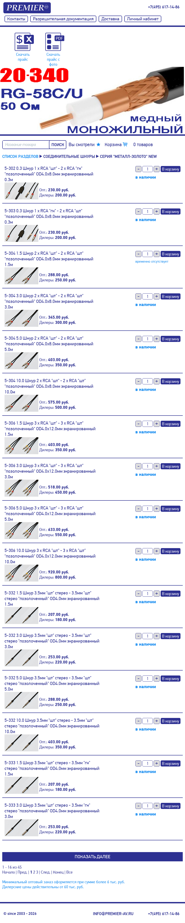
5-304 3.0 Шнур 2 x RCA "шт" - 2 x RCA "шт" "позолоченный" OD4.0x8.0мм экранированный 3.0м (49, 301)
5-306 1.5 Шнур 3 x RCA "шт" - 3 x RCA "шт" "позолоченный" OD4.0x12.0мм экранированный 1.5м (50, 428)
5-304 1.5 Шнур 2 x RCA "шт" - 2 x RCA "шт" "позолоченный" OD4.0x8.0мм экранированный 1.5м (49, 258)
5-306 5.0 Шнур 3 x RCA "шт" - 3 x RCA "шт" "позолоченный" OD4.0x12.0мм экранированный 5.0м (50, 513)
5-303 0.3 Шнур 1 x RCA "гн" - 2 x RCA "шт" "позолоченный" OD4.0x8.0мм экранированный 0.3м (49, 216)
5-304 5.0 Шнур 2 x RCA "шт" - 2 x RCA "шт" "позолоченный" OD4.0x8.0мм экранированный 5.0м (49, 343)
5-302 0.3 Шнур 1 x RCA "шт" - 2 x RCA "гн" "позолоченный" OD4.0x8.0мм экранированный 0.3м (49, 174)
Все (69, 872)
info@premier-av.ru (113, 913)
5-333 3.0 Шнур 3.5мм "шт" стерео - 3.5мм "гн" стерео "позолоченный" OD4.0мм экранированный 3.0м (52, 810)
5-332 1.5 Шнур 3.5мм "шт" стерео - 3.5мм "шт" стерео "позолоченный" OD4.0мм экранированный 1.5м (52, 598)
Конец (58, 872)
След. (45, 872)
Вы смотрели (82, 144)
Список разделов (20, 156)
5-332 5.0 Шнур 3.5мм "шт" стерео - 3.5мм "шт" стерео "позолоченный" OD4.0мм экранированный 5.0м (52, 683)
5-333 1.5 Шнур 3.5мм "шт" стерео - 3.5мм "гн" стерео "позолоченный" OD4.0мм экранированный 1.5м (52, 768)
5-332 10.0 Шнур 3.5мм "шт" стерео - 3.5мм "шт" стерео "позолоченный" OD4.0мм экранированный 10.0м (52, 725)
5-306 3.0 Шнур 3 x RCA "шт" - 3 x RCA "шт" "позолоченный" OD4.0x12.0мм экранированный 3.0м (50, 471)
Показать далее (92, 857)
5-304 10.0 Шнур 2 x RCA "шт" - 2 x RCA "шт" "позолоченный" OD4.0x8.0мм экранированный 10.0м (49, 386)
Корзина (129, 144)
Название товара (20, 144)
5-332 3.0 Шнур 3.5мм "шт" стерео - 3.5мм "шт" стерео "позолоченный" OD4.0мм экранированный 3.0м (52, 641)
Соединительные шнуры (69, 156)
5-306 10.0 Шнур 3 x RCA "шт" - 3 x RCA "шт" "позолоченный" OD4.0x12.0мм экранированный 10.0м (50, 556)
